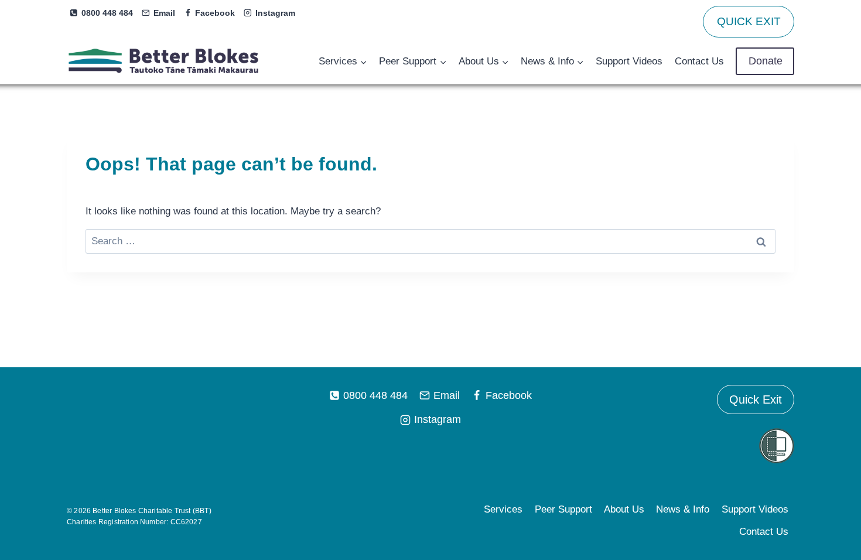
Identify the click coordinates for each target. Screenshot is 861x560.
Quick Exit (755, 399)
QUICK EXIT (749, 21)
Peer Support (563, 509)
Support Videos (629, 61)
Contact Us (699, 61)
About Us (624, 509)
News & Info (682, 509)
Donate (766, 61)
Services (503, 509)
